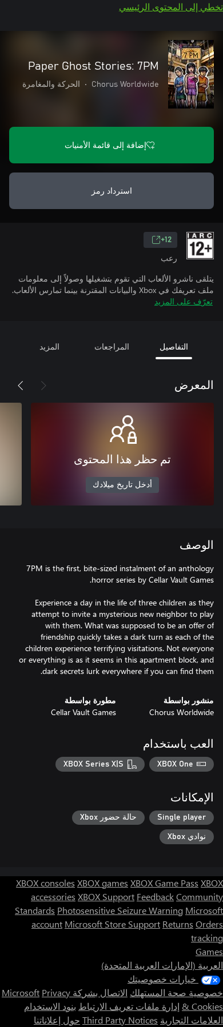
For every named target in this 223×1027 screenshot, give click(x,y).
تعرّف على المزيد (183, 301)
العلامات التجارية (191, 1020)
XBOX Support (106, 896)
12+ (166, 240)
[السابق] (43, 386)
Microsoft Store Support (112, 924)
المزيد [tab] (49, 346)
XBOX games (102, 883)
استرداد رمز (111, 190)
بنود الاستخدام (50, 1006)
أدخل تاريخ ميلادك (122, 485)
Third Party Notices (120, 1020)
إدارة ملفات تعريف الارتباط (129, 1006)
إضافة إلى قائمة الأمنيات (105, 144)
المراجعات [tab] (111, 346)
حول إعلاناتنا (57, 1020)
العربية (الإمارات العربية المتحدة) (162, 965)
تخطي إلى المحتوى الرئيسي (171, 7)
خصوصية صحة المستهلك (176, 992)
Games (209, 951)
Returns (177, 924)
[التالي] (20, 386)
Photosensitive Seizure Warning (120, 910)
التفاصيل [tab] (174, 346)
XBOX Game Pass (164, 883)
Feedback (155, 896)
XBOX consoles (45, 883)
